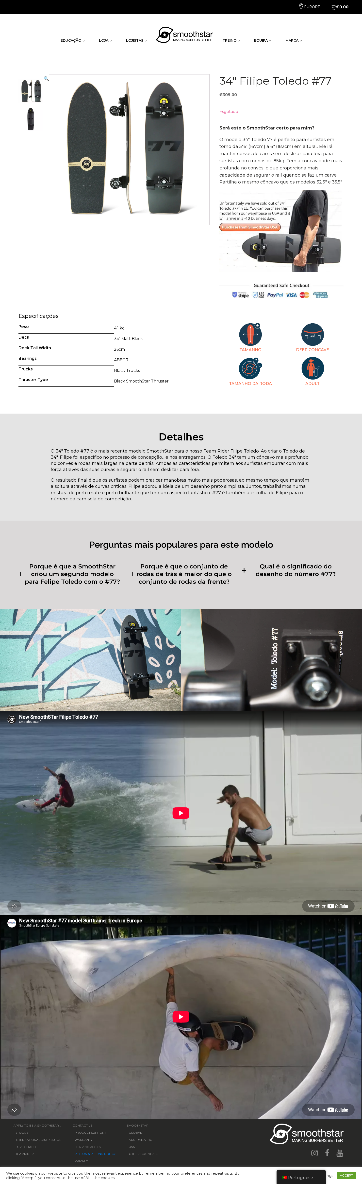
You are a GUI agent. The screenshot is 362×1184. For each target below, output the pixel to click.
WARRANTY (83, 1140)
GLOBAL (135, 1132)
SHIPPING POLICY (88, 1147)
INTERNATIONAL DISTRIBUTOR (39, 1140)
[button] (46, 149)
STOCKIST (23, 1132)
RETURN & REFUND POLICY (95, 1154)
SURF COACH (26, 1147)
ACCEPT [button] (346, 1175)
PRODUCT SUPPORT (90, 1132)
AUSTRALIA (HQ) (141, 1140)
